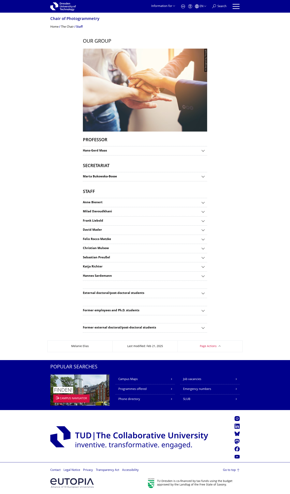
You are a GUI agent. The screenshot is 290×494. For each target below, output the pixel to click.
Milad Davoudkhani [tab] (97, 211)
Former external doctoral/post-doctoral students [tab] (119, 327)
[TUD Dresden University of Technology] (63, 6)
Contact (55, 470)
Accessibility (130, 470)
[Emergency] (183, 6)
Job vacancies (192, 379)
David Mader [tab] (92, 230)
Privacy (88, 470)
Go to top (229, 470)
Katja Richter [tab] (93, 266)
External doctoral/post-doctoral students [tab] (113, 293)
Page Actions (208, 346)
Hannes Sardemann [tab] (97, 276)
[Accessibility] (190, 6)
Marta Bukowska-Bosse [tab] (100, 176)
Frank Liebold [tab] (93, 220)
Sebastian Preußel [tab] (96, 257)
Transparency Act (107, 470)
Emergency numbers (197, 389)
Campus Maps (128, 379)
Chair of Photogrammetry (74, 19)
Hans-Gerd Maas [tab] (95, 150)
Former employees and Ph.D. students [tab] (111, 310)
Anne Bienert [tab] (93, 202)
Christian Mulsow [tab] (96, 248)
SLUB (186, 399)
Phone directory (129, 399)
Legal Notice (72, 470)
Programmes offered (132, 389)
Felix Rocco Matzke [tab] (97, 239)
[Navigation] (236, 6)
